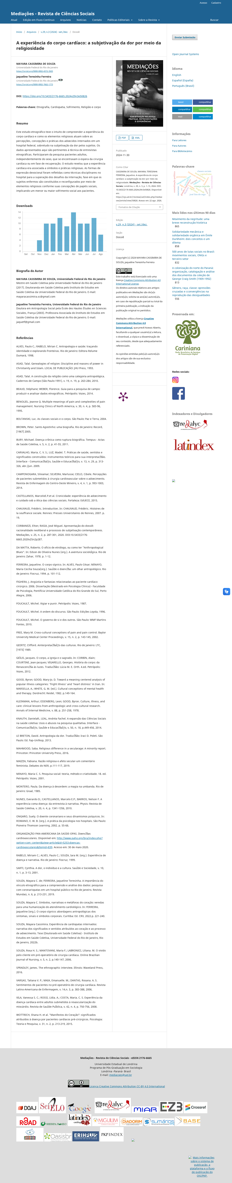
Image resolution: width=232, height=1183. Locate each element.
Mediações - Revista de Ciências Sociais (53, 13)
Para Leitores (179, 140)
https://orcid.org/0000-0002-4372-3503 (34, 71)
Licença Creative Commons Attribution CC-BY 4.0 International (127, 1086)
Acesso (203, 2)
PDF (123, 137)
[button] (182, 102)
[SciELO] (52, 1112)
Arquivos (65, 20)
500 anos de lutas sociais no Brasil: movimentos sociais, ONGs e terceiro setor (193, 255)
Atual (14, 20)
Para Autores (179, 145)
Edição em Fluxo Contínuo (38, 20)
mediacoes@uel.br (120, 1075)
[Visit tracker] (173, 481)
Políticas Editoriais (118, 20)
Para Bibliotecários (182, 151)
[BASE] (187, 1125)
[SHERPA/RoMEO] (54, 1125)
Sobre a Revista (148, 20)
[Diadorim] (131, 1125)
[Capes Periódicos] (30, 1140)
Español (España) (182, 80)
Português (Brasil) (183, 86)
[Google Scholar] (80, 1112)
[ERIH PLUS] (85, 1140)
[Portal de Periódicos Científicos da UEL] (133, 1140)
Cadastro (216, 2)
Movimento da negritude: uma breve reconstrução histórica (190, 220)
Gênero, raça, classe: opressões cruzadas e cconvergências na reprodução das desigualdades (191, 291)
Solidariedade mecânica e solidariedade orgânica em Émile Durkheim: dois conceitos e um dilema (192, 237)
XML (137, 137)
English (176, 75)
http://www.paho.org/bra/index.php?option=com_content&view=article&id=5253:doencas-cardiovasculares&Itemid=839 (59, 842)
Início (19, 32)
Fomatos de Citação (129, 207)
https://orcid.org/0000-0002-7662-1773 (34, 84)
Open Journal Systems (185, 54)
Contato (97, 20)
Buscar (214, 20)
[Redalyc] (113, 1112)
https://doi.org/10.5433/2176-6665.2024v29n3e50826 (55, 96)
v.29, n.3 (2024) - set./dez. (54, 32)
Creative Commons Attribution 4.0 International (135, 323)
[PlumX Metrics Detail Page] (123, 396)
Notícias (81, 20)
